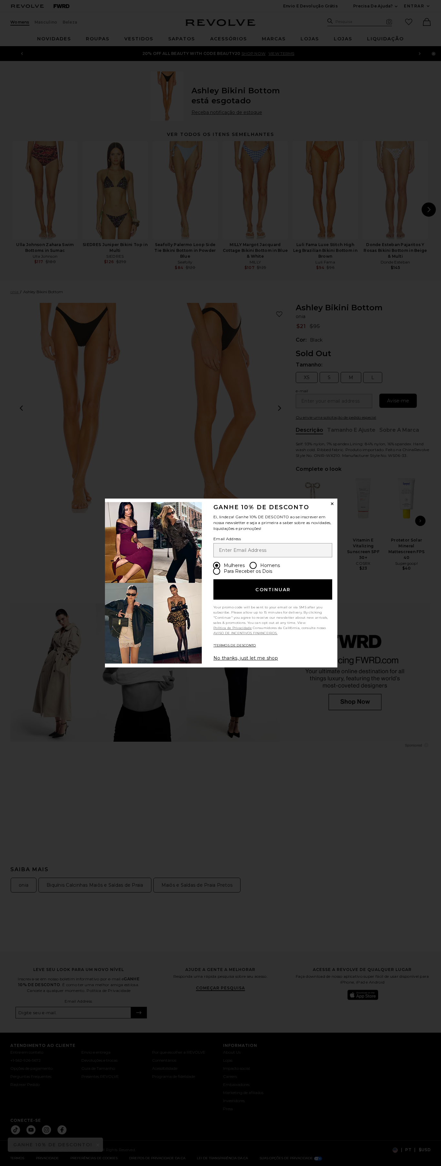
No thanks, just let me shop (245, 658)
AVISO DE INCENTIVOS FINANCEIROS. (245, 633)
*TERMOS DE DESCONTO (234, 645)
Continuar (273, 590)
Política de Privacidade (232, 628)
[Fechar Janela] (332, 504)
